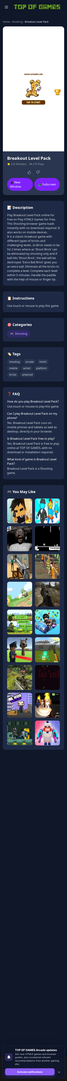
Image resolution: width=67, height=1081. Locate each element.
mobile (13, 368)
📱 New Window (15, 184)
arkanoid (27, 374)
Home (6, 21)
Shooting (17, 21)
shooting (14, 361)
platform (41, 368)
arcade (30, 361)
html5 (42, 361)
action (27, 368)
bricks (12, 374)
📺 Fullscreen (47, 184)
